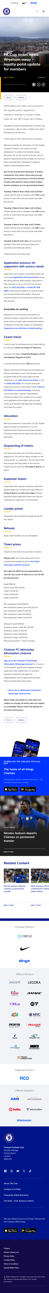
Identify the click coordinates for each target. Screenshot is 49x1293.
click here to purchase (28, 380)
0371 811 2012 (18, 287)
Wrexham (21, 97)
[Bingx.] (33, 3)
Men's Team (9, 77)
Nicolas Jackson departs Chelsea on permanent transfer (15, 888)
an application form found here (24, 277)
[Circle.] (15, 3)
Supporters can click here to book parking (23, 328)
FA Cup (8, 97)
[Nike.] (24, 3)
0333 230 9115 (13, 384)
